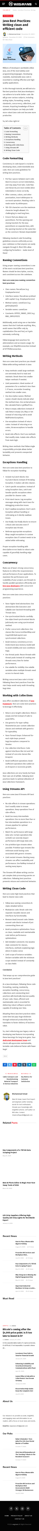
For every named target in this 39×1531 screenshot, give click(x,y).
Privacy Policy (17, 1516)
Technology (8, 16)
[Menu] (3, 3)
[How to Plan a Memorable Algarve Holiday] (8, 1244)
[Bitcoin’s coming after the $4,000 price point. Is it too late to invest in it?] (19, 1313)
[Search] (36, 3)
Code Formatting (11, 132)
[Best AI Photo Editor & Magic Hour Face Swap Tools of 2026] (19, 1170)
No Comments (30, 37)
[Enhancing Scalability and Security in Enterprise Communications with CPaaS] (8, 1366)
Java (5, 1056)
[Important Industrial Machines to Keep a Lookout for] (8, 1288)
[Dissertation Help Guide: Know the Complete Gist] (8, 1391)
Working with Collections (15, 145)
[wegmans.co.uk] (20, 3)
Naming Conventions (13, 134)
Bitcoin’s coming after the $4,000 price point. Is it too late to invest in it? (17, 1332)
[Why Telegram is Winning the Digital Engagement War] (8, 1277)
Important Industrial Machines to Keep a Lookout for (25, 1288)
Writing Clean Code (13, 150)
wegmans (15, 1524)
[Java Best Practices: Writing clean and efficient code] (19, 53)
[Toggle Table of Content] (24, 128)
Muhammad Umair (15, 34)
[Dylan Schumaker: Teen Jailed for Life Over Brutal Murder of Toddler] (8, 1441)
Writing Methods (12, 137)
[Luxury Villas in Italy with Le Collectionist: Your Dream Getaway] (8, 1378)
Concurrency (10, 142)
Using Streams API (12, 148)
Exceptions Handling (13, 140)
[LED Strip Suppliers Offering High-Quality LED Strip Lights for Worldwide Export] (19, 1202)
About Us (28, 1516)
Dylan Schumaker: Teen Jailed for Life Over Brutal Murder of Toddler (24, 1441)
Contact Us (19, 1519)
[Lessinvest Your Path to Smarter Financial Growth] (8, 1355)
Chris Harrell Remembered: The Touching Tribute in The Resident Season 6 (25, 1454)
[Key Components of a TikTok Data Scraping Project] (19, 1137)
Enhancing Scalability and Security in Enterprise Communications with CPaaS (25, 1366)
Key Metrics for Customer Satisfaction (26, 1079)
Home (15, 10)
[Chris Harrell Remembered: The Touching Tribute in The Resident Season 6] (8, 1454)
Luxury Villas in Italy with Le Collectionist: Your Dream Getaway (25, 1378)
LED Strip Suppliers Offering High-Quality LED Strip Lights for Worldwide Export (19, 1217)
